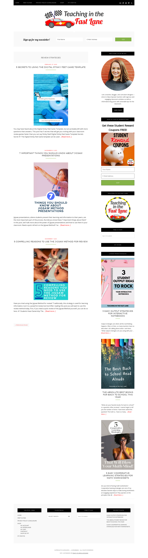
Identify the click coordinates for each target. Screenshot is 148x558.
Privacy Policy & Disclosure (27, 521)
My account (25, 525)
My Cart (23, 529)
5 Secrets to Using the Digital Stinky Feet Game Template (51, 67)
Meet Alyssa (22, 518)
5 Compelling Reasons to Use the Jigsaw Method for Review (51, 241)
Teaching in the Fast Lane (74, 18)
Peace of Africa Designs (80, 553)
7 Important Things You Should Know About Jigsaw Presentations (50, 154)
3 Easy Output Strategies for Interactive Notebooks (118, 313)
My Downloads (26, 527)
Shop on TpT (25, 533)
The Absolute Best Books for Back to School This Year (117, 394)
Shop (19, 523)
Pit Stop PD (21, 536)
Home (19, 515)
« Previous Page (21, 325)
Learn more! (118, 110)
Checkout (24, 531)
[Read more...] (66, 137)
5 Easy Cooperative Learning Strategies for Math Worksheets (118, 475)
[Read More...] (105, 333)
